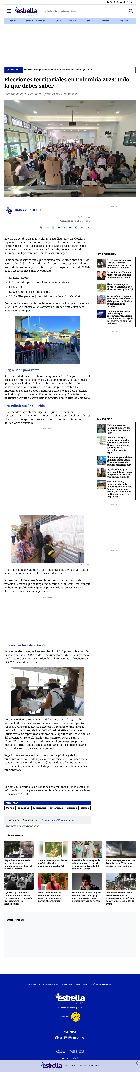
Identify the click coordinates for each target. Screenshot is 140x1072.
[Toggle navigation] (8, 11)
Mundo (10, 808)
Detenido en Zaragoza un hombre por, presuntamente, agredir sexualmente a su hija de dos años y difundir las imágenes (120, 317)
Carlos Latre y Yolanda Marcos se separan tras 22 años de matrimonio (119, 275)
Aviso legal (81, 984)
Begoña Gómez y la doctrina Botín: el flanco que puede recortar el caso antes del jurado (119, 473)
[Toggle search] (131, 11)
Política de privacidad (102, 984)
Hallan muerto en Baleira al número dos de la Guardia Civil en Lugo (118, 429)
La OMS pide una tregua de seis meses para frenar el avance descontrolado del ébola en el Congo (86, 864)
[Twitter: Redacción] (30, 210)
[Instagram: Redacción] (37, 210)
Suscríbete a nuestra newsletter (22, 826)
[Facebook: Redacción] (34, 210)
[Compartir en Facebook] (59, 227)
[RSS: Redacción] (40, 210)
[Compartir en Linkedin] (82, 227)
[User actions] (133, 2)
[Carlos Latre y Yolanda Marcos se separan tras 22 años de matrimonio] (101, 275)
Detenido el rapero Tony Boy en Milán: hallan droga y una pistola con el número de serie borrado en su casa (87, 896)
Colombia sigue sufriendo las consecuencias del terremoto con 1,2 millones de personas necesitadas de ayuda (120, 898)
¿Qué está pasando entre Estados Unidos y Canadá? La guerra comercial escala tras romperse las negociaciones (18, 898)
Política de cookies (48, 984)
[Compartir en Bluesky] (70, 227)
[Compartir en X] (65, 227)
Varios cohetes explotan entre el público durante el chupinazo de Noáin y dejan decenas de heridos (120, 301)
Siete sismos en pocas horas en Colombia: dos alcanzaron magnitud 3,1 (58, 70)
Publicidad (67, 984)
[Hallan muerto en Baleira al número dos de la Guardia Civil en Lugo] (101, 428)
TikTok (59, 819)
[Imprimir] (53, 227)
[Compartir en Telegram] (76, 227)
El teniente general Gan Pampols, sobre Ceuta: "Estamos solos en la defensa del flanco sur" (119, 461)
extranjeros (56, 808)
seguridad (23, 808)
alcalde (85, 808)
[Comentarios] (41, 227)
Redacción (21, 210)
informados (12, 790)
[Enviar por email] (47, 227)
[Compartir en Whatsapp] (88, 227)
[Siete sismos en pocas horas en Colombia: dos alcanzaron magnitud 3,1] (101, 287)
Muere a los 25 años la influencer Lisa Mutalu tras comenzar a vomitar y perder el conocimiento (52, 896)
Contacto (31, 984)
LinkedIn (69, 819)
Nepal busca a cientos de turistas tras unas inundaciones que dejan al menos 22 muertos (120, 264)
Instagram (49, 819)
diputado (72, 808)
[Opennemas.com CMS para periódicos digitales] (70, 1054)
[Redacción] (8, 210)
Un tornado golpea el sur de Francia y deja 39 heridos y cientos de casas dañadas (120, 863)
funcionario (39, 808)
